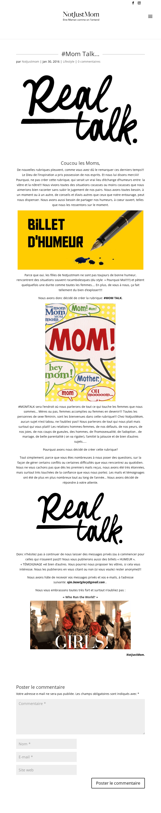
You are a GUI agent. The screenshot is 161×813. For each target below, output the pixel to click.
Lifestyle (68, 61)
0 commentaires (89, 61)
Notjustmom (30, 61)
